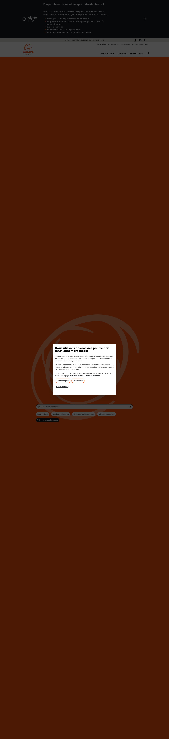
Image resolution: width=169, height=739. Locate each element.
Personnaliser (62, 387)
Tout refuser (78, 381)
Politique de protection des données (85, 376)
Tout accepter (63, 381)
